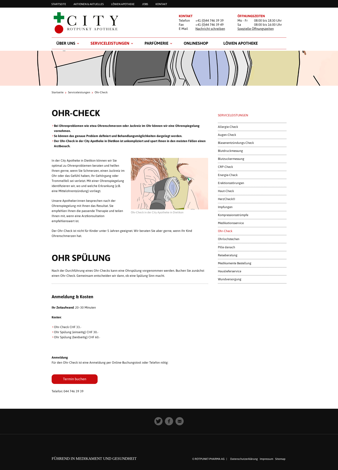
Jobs (145, 3)
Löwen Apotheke (123, 3)
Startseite (58, 3)
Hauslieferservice (229, 271)
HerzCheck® (226, 199)
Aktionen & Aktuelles (89, 3)
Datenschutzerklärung (244, 458)
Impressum (266, 458)
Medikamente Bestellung (234, 263)
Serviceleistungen (110, 43)
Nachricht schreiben (210, 29)
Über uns (65, 43)
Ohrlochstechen (228, 239)
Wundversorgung (229, 279)
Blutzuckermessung (231, 158)
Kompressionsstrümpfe (233, 215)
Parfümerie (156, 43)
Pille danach (226, 247)
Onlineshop (196, 43)
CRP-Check (225, 166)
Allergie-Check (228, 126)
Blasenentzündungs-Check (236, 142)
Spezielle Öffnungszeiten (255, 29)
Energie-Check (228, 175)
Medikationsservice (231, 223)
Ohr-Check (225, 231)
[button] (158, 421)
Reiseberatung (227, 255)
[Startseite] (110, 23)
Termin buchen (74, 379)
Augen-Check (227, 134)
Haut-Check (226, 191)
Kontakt (161, 3)
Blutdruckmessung (230, 150)
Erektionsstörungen (231, 183)
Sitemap (280, 458)
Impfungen (225, 207)
